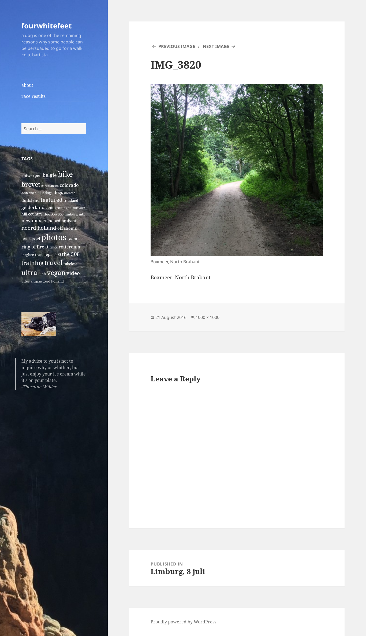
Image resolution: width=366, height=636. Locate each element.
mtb (82, 214)
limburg (71, 214)
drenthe (69, 193)
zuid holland (53, 281)
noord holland (38, 227)
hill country (31, 214)
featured (51, 199)
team (39, 254)
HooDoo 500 (53, 214)
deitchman (28, 193)
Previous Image (176, 46)
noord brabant (62, 220)
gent (50, 207)
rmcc (54, 247)
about (27, 85)
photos (53, 237)
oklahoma (67, 228)
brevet (30, 184)
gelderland (32, 207)
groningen (63, 208)
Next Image (216, 46)
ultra (29, 272)
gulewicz (79, 208)
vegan (56, 272)
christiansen (50, 186)
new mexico (34, 220)
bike (65, 174)
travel (53, 262)
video (73, 273)
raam (72, 238)
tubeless (70, 264)
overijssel (30, 238)
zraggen (36, 281)
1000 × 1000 (207, 317)
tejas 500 (52, 254)
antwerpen (31, 175)
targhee (27, 254)
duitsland (30, 200)
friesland (71, 200)
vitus (25, 281)
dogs (58, 192)
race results (33, 96)
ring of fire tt (34, 247)
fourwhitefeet (46, 26)
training (32, 263)
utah (42, 273)
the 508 (71, 254)
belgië (50, 175)
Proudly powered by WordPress (183, 622)
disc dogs (45, 193)
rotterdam (69, 247)
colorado (69, 185)
